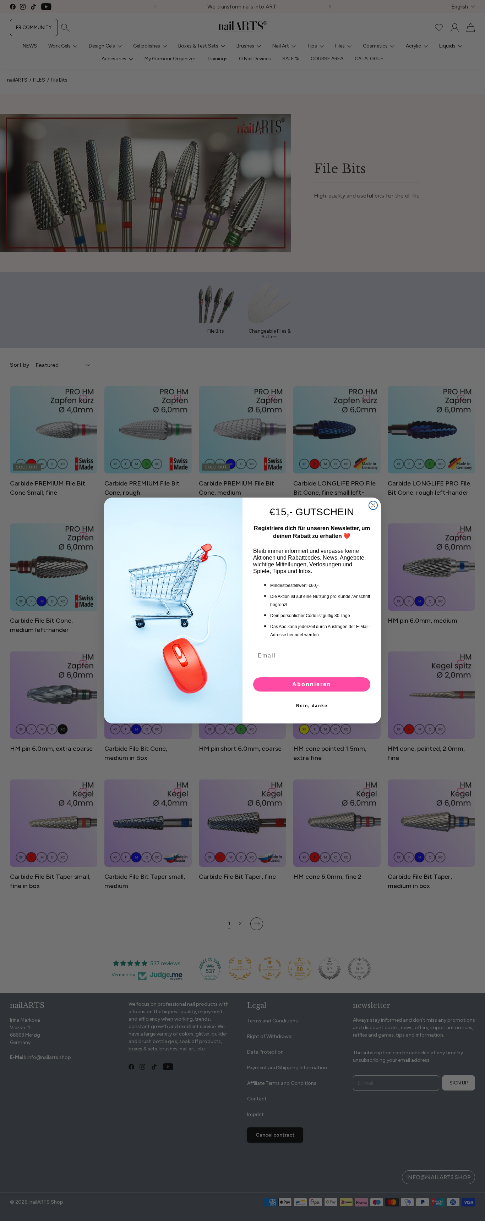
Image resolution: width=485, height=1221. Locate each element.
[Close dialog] (373, 505)
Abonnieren (311, 684)
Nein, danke (312, 705)
